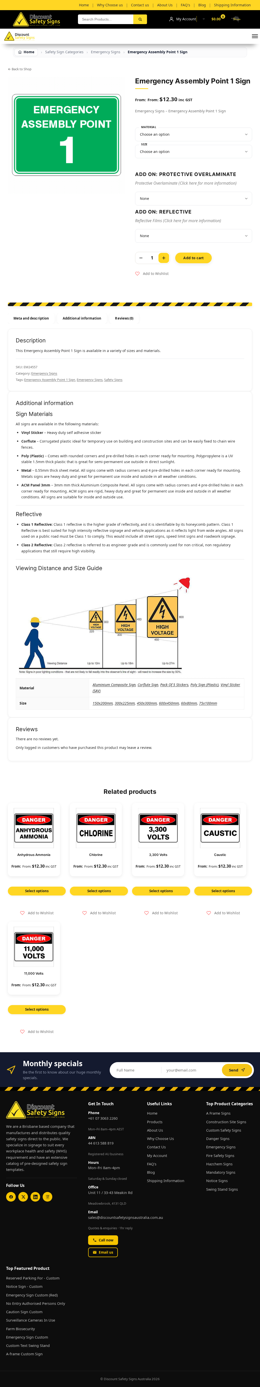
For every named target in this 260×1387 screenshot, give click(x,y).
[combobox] (106, 19)
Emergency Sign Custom (27, 1337)
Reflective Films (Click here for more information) (178, 220)
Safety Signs (113, 379)
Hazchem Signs (219, 1164)
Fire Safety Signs (220, 1155)
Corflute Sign (148, 684)
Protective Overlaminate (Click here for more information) (186, 183)
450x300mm (147, 703)
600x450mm (169, 703)
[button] (255, 36)
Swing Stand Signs (222, 1189)
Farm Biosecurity (20, 1328)
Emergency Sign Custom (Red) (32, 1295)
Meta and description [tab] (31, 318)
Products (154, 1121)
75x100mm (208, 703)
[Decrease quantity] (141, 258)
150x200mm (103, 703)
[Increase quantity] (163, 258)
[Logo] (19, 36)
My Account (157, 1155)
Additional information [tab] (82, 318)
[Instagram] (47, 1197)
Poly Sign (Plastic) (204, 684)
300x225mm (125, 703)
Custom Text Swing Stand (28, 1345)
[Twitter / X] (23, 1197)
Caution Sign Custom (24, 1311)
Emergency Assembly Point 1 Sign (49, 379)
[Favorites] (204, 19)
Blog (151, 1172)
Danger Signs (218, 1138)
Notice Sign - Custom (24, 1286)
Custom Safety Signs (223, 1130)
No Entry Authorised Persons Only (35, 1303)
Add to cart (193, 257)
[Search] (140, 19)
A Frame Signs (218, 1113)
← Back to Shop (19, 69)
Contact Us (156, 1147)
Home (152, 1113)
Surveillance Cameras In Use (30, 1320)
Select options (36, 891)
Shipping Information (165, 1180)
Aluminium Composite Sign (114, 684)
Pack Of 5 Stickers (174, 684)
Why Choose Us (160, 1138)
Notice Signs (217, 1180)
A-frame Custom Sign (24, 1353)
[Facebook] (11, 1197)
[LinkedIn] (35, 1197)
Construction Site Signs (226, 1121)
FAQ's (151, 1164)
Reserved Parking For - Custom (32, 1278)
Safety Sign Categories (64, 52)
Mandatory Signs (220, 1172)
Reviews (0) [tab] (124, 318)
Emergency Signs (105, 52)
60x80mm (189, 703)
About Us (155, 1130)
